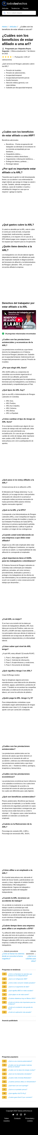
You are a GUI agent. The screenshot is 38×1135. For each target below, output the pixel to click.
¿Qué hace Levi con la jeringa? (18, 1085)
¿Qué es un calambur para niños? (31, 958)
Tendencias (15, 8)
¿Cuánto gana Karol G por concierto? (20, 1097)
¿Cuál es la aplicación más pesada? (19, 1012)
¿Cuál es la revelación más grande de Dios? (20, 1008)
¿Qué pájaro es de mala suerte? (18, 994)
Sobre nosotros (6, 1120)
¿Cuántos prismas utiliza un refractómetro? (22, 1081)
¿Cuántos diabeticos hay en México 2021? (22, 998)
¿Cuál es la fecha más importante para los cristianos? (21, 1003)
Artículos (5, 8)
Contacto (17, 1118)
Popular (25, 8)
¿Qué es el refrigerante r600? (17, 979)
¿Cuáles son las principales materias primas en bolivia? (20, 1066)
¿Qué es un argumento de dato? (18, 987)
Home (4, 27)
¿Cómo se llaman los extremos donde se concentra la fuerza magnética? (13, 956)
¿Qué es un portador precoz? (17, 1089)
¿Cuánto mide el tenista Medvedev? (19, 1078)
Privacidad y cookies (29, 1120)
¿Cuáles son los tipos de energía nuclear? (21, 1070)
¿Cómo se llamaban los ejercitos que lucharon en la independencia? (20, 974)
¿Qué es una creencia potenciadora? (20, 1061)
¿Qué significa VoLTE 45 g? (17, 1093)
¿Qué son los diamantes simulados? (20, 1074)
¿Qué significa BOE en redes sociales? (20, 990)
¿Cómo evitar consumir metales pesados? (21, 983)
